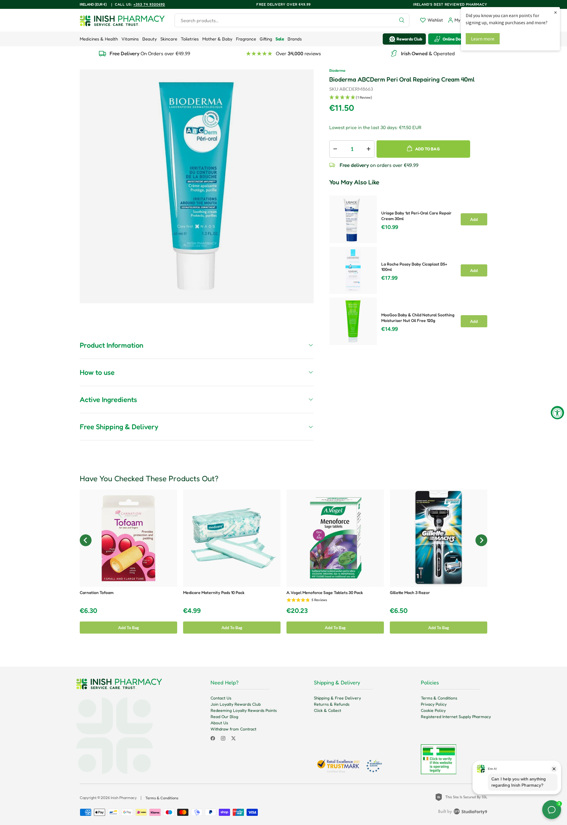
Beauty (149, 39)
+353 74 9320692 (149, 4)
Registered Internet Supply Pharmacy (456, 716)
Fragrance (246, 39)
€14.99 (389, 329)
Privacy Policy (434, 704)
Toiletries (190, 39)
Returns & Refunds (331, 704)
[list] (197, 186)
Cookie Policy (433, 710)
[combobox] (292, 20)
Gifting (266, 39)
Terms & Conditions (439, 697)
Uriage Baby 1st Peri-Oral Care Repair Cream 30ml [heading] (416, 215)
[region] (408, 268)
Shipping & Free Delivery (337, 697)
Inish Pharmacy (124, 797)
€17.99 (389, 278)
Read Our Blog (224, 716)
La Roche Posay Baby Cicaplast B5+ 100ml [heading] (414, 266)
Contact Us (221, 697)
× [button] (555, 12)
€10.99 (389, 227)
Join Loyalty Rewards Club (236, 704)
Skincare (168, 39)
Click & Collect (327, 710)
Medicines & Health (99, 39)
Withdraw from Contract (233, 728)
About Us (219, 722)
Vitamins (130, 39)
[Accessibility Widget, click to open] (557, 412)
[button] (408, 97)
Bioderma (337, 70)
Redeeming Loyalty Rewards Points (244, 710)
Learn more (482, 39)
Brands (295, 39)
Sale (280, 39)
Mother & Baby (217, 39)
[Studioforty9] (462, 813)
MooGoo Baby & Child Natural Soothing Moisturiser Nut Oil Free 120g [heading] (417, 317)
